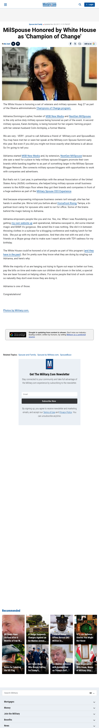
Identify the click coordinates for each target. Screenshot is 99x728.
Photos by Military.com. (16, 310)
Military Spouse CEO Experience (54, 191)
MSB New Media (55, 116)
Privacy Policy (65, 412)
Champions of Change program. (53, 108)
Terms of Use (49, 412)
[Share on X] (75, 44)
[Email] (80, 44)
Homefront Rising (67, 203)
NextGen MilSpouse (80, 116)
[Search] (80, 5)
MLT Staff (7, 44)
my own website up (21, 223)
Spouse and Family (35, 24)
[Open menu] (5, 4)
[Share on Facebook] (70, 44)
